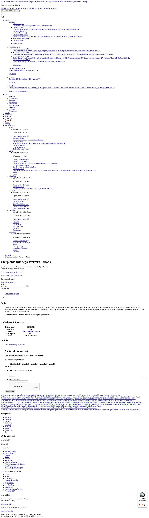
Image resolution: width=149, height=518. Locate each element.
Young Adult (76, 36)
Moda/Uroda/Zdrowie (75, 88)
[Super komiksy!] (12, 82)
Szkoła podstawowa (17, 70)
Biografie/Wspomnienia (22, 29)
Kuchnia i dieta (60, 88)
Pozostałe (74, 29)
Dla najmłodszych (42, 51)
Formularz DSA (10, 491)
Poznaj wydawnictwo (20, 136)
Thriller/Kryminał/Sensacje (21, 149)
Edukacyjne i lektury (21, 61)
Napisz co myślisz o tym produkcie (20, 370)
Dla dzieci (13, 79)
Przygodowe (17, 224)
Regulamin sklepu (10, 466)
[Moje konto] (1, 13)
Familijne (16, 228)
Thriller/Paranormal (63, 36)
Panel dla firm (9, 478)
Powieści (125, 58)
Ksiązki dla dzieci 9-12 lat (88, 170)
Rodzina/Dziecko (91, 88)
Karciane (16, 221)
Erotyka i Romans (20, 33)
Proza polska (18, 25)
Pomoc (7, 457)
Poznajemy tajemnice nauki (22, 170)
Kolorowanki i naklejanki (59, 51)
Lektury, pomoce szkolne (21, 165)
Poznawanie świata (75, 58)
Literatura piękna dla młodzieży (24, 36)
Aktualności (9, 487)
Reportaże (65, 29)
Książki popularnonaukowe (50, 29)
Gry (6, 432)
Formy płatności (10, 453)
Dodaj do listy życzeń (12, 294)
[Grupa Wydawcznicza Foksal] (28, 8)
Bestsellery (8, 423)
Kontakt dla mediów (11, 480)
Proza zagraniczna (32, 25)
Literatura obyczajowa (20, 145)
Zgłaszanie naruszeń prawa (13, 489)
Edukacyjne (74, 51)
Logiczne (16, 223)
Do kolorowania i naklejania (45, 58)
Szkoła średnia (31, 70)
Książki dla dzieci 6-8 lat (72, 170)
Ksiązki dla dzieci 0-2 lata (39, 170)
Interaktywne (86, 51)
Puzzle (110, 54)
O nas (7, 474)
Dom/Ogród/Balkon (45, 88)
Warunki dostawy (10, 451)
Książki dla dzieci (18, 169)
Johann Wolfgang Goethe (13, 275)
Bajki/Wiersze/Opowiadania (24, 51)
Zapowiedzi (8, 430)
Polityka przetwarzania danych (15, 464)
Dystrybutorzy (9, 485)
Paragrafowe (17, 230)
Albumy (34, 88)
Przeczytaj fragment (7, 282)
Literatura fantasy (18, 203)
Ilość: (2, 286)
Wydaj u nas (9, 482)
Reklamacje (8, 460)
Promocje (8, 417)
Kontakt (7, 455)
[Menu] (146, 492)
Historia (36, 29)
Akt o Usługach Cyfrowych (14, 468)
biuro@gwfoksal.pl (7, 511)
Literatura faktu (18, 142)
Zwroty (7, 458)
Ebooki (7, 421)
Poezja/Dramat (46, 25)
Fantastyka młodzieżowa (46, 36)
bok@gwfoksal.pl (6, 504)
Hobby (102, 88)
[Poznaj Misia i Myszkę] (17, 65)
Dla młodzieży (25, 79)
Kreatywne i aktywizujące (88, 54)
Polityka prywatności (11, 462)
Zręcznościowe (18, 226)
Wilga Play (16, 188)
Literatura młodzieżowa (20, 161)
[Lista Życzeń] (1, 15)
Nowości (8, 426)
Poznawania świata (47, 61)
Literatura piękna (18, 138)
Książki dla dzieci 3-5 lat (56, 170)
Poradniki (16, 172)
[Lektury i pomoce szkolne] (12, 74)
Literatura (8, 419)
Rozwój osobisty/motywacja (19, 88)
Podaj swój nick (14, 379)
